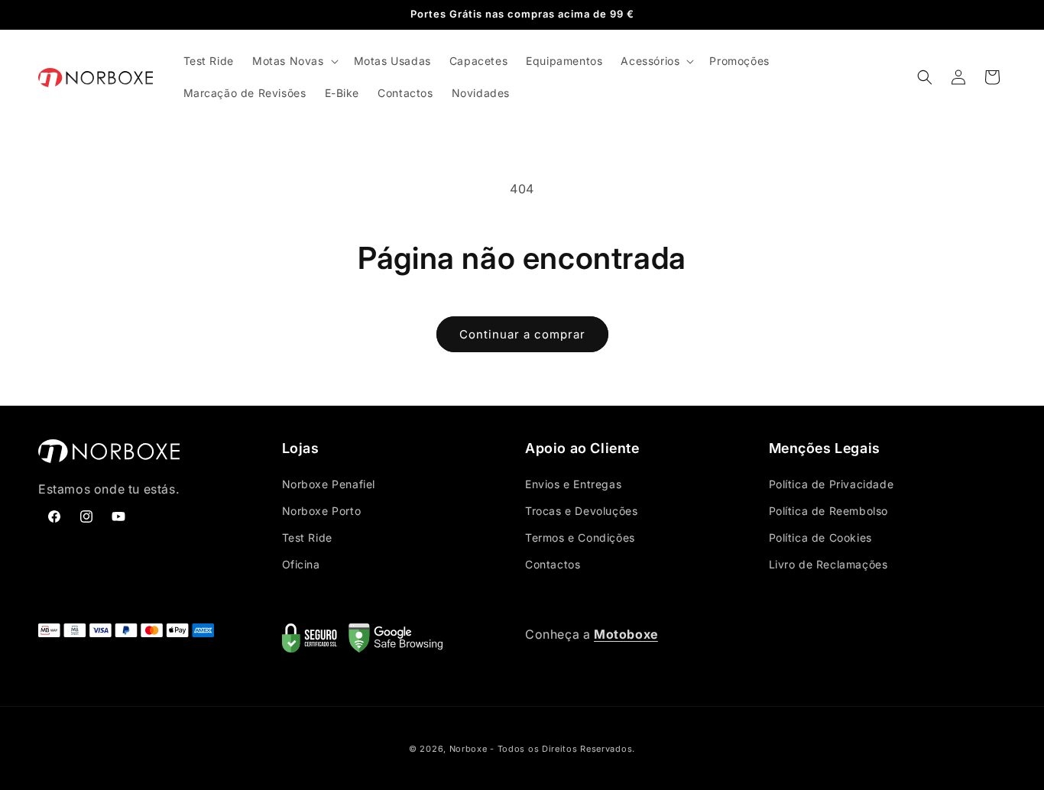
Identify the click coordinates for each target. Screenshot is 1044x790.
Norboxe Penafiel (329, 484)
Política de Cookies (820, 537)
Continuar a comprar (522, 334)
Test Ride (307, 537)
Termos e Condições (580, 537)
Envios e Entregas (573, 484)
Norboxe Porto (322, 510)
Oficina (301, 564)
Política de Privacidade (831, 484)
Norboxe (468, 748)
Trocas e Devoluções (581, 510)
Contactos (552, 564)
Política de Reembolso (829, 510)
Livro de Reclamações (828, 564)
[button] (294, 61)
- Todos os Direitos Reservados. (562, 748)
